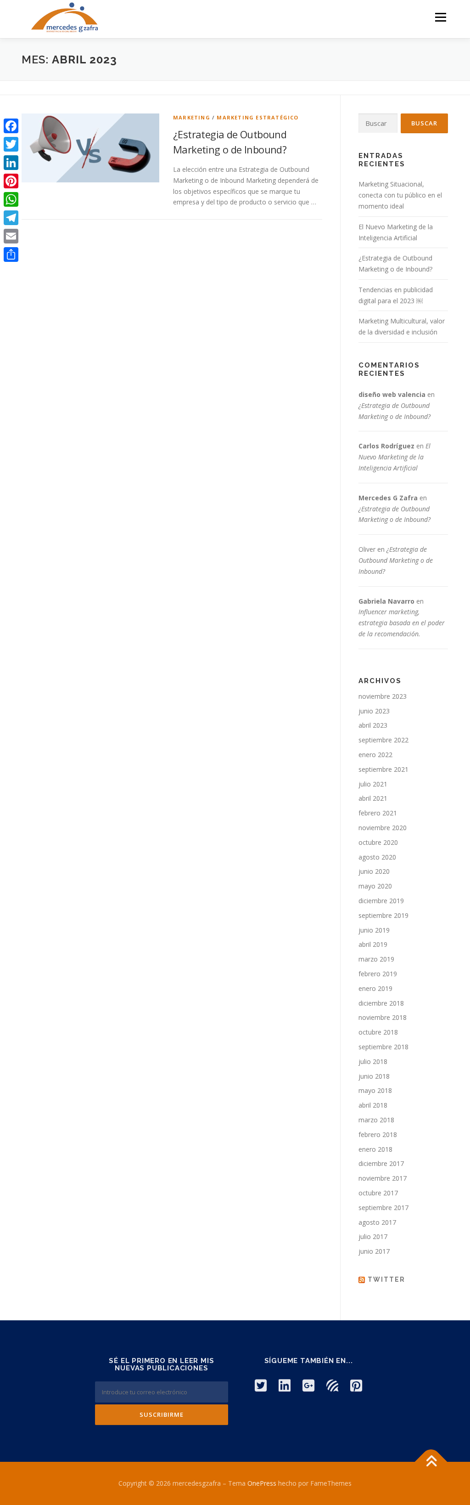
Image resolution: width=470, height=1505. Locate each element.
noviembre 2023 (382, 696)
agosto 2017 (377, 1222)
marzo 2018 (376, 1119)
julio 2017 (372, 1236)
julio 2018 (372, 1061)
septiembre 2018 (383, 1046)
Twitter (386, 1279)
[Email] (11, 236)
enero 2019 (375, 988)
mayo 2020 (375, 886)
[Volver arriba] (431, 1462)
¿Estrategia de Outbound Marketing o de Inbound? (395, 560)
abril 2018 (372, 1105)
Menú (440, 17)
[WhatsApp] (11, 199)
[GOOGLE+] (308, 1385)
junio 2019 (374, 930)
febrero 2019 (377, 973)
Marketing (191, 117)
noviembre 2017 (382, 1178)
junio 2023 (374, 711)
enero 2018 (375, 1149)
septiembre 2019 (383, 915)
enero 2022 (375, 754)
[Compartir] (11, 254)
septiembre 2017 (383, 1207)
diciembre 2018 (381, 1003)
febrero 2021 (377, 813)
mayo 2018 (375, 1090)
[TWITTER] (261, 1385)
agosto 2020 (377, 857)
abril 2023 (372, 725)
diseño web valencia (391, 394)
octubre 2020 (378, 842)
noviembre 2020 (382, 827)
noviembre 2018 (382, 1017)
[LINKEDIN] (285, 1385)
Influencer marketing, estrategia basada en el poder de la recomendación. (401, 622)
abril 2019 (372, 944)
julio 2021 (372, 784)
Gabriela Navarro (386, 601)
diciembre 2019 (381, 900)
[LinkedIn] (11, 162)
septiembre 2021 (383, 769)
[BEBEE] (332, 1385)
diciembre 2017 (381, 1163)
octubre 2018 (378, 1032)
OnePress (261, 1483)
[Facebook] (11, 126)
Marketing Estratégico (257, 117)
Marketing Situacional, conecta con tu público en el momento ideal (400, 195)
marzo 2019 (376, 959)
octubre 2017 (378, 1192)
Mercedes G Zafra (388, 497)
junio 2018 (374, 1076)
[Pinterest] (11, 181)
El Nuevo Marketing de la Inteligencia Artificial (394, 456)
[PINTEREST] (356, 1385)
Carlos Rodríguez (386, 445)
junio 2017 (374, 1251)
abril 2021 (372, 798)
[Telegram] (11, 218)
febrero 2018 (377, 1134)
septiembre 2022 (383, 740)
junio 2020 (374, 871)
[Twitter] (11, 144)
